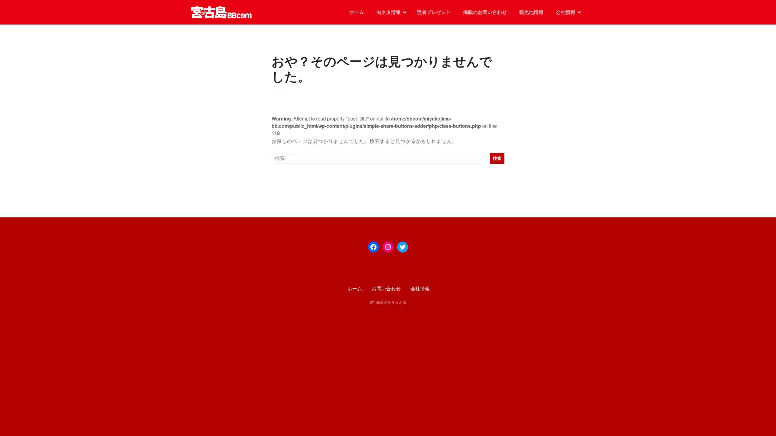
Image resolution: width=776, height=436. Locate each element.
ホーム (356, 11)
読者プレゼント (434, 11)
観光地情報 (531, 11)
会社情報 (565, 11)
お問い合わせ (386, 288)
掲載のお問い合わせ (485, 11)
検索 (497, 158)
